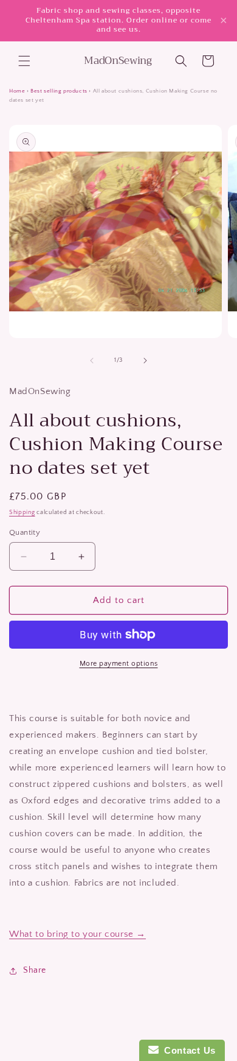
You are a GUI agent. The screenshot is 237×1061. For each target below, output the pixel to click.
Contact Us (187, 1050)
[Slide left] (91, 360)
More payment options (119, 664)
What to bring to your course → (77, 934)
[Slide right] (145, 360)
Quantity (24, 532)
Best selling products (59, 91)
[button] (24, 61)
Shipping (22, 512)
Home (17, 91)
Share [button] (34, 970)
